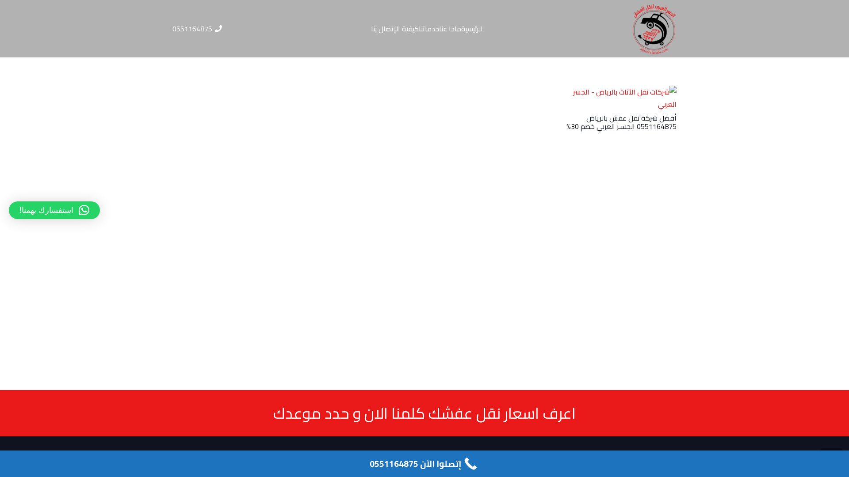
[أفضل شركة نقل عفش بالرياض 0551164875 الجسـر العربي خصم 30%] (621, 91)
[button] (54, 210)
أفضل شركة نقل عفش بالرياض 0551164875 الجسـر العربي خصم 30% (621, 122)
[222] (654, 28)
